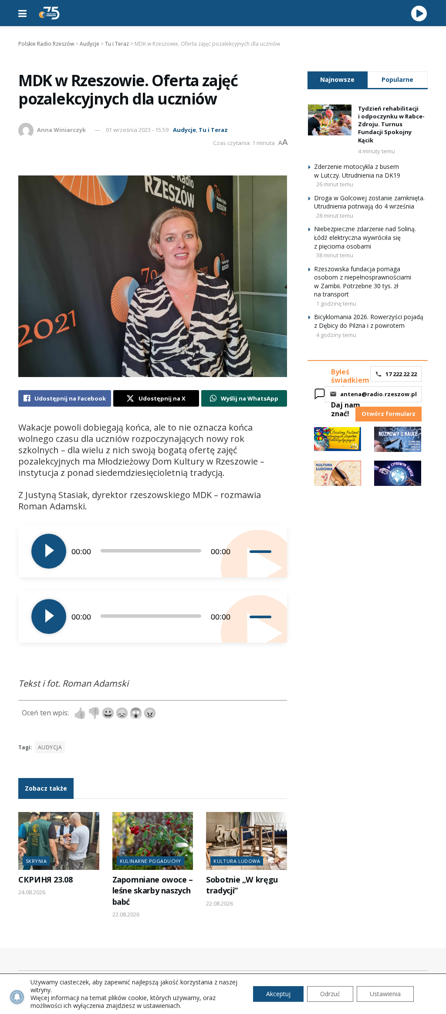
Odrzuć (330, 994)
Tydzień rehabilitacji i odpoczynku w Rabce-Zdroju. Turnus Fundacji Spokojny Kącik (391, 124)
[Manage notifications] (17, 997)
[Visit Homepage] (49, 13)
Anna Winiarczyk (61, 130)
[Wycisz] (242, 551)
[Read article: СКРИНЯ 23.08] (58, 841)
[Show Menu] (22, 13)
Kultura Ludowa (236, 861)
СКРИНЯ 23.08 (45, 879)
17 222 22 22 (401, 374)
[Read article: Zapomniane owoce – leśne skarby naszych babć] (152, 841)
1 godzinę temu (336, 303)
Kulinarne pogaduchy (150, 861)
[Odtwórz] (48, 551)
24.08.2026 (31, 892)
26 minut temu (334, 184)
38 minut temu (334, 255)
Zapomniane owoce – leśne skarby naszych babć (152, 890)
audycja (50, 747)
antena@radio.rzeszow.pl (378, 394)
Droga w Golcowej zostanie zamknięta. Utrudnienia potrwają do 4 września (369, 202)
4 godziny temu (336, 335)
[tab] (337, 79)
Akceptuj (278, 994)
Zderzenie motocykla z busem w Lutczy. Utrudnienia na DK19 (357, 170)
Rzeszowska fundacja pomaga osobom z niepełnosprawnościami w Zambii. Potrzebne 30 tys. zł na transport (362, 282)
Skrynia (36, 861)
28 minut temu (334, 215)
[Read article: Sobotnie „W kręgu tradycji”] (246, 841)
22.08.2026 (125, 914)
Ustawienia (385, 994)
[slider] (262, 551)
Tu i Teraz (213, 130)
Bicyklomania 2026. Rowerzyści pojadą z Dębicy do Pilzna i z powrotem (368, 321)
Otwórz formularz (389, 414)
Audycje (184, 130)
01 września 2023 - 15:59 (137, 130)
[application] (152, 551)
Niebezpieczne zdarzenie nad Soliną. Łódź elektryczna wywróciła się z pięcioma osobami (365, 237)
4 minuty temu (376, 151)
